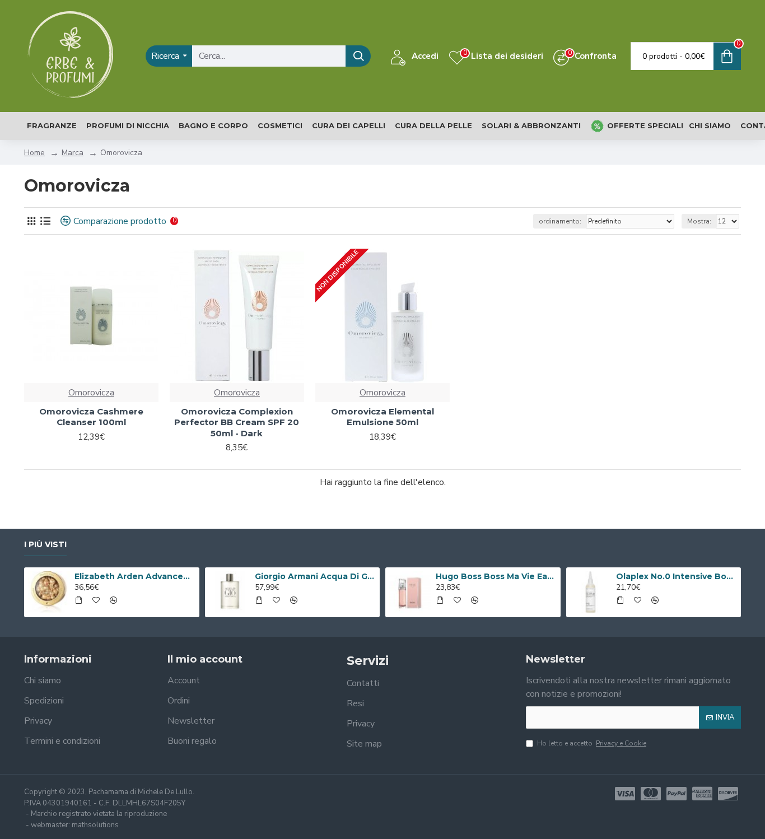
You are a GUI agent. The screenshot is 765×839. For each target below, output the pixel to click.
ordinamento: (560, 221)
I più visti (45, 544)
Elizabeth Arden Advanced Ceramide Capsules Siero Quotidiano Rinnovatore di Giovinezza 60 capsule (134, 576)
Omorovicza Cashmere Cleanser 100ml (91, 417)
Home (34, 152)
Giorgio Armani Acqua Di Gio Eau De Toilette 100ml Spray (315, 576)
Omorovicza (91, 392)
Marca (72, 152)
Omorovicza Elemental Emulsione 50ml (382, 417)
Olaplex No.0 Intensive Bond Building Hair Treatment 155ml (676, 576)
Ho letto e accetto (591, 743)
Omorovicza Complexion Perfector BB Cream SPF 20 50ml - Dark (236, 422)
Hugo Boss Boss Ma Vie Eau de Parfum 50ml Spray (496, 576)
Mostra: (699, 221)
